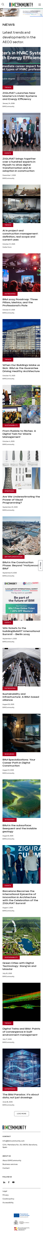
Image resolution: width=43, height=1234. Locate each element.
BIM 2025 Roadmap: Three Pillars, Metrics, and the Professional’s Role (20, 302)
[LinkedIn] (4, 1182)
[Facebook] (9, 1182)
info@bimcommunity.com (14, 1141)
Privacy (6, 1195)
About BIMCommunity (12, 1160)
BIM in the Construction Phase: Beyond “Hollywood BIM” (21, 565)
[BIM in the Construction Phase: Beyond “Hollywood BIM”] (21, 535)
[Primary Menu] (39, 4)
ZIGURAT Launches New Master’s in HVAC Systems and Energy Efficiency (20, 96)
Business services (10, 1164)
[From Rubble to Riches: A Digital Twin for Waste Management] (21, 404)
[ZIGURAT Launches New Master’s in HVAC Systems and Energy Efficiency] (21, 66)
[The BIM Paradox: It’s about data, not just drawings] (21, 1068)
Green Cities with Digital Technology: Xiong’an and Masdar (19, 966)
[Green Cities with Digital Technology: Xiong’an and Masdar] (21, 936)
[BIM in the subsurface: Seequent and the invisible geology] (21, 798)
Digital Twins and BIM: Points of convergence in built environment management (21, 1031)
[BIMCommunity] (21, 5)
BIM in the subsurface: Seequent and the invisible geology (20, 828)
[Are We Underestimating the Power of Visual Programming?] (21, 470)
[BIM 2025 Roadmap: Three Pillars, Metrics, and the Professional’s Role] (21, 272)
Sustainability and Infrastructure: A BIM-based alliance (21, 697)
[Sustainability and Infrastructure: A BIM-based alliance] (21, 667)
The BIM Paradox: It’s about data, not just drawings (21, 1096)
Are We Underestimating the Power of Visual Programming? (21, 499)
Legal (5, 1191)
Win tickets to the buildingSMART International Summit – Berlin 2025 (21, 631)
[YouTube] (13, 1182)
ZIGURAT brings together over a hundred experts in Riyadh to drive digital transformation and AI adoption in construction (19, 164)
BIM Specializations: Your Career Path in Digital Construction (19, 762)
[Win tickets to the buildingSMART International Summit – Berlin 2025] (21, 601)
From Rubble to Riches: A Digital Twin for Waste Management (19, 434)
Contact (6, 1168)
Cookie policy (8, 1199)
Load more (21, 1114)
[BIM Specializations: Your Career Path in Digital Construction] (21, 733)
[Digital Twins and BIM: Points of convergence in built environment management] (21, 1002)
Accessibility (8, 1203)
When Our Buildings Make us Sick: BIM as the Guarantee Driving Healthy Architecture (21, 368)
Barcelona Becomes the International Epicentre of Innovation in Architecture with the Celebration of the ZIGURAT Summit (20, 897)
